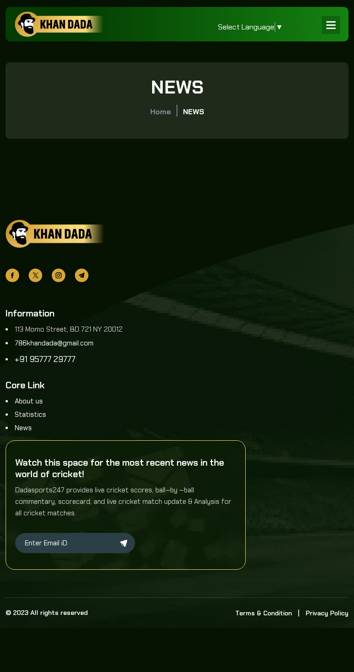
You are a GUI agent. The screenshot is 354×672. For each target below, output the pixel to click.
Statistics (30, 414)
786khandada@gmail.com (54, 343)
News (23, 427)
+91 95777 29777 (45, 359)
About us (29, 401)
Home (160, 112)
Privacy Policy (327, 613)
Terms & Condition (263, 613)
